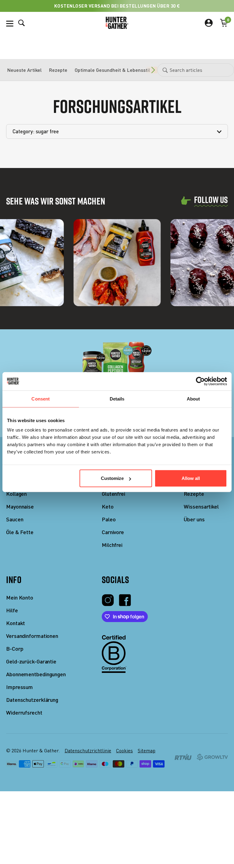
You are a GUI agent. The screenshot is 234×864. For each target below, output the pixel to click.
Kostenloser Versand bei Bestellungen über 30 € (117, 6)
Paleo (109, 519)
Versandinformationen (32, 636)
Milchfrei (112, 545)
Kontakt (15, 623)
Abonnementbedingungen (36, 674)
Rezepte (58, 70)
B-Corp (14, 648)
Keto (108, 506)
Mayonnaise (20, 506)
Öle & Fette (20, 532)
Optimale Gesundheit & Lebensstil (112, 70)
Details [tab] (117, 398)
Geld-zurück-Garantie (31, 661)
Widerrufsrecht (24, 712)
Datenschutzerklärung (32, 700)
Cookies (124, 750)
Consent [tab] (40, 398)
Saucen (14, 519)
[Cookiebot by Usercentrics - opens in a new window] (200, 381)
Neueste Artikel (24, 70)
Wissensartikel (201, 506)
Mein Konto (19, 597)
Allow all (191, 478)
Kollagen (16, 494)
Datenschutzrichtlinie (88, 750)
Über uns (194, 519)
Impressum (19, 687)
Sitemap (146, 750)
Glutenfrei (113, 494)
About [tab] (193, 398)
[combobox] (195, 70)
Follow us (211, 200)
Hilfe (12, 610)
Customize (112, 478)
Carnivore (113, 532)
